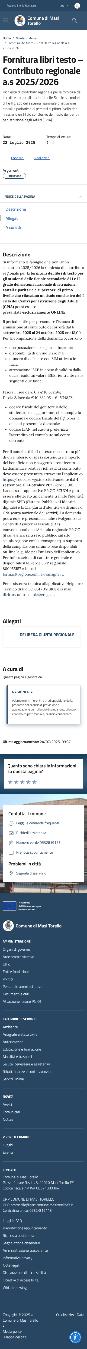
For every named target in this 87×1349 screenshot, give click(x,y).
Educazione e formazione (22, 1049)
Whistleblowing (15, 1287)
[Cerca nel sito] (74, 20)
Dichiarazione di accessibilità (24, 1272)
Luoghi (8, 1145)
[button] (75, 1337)
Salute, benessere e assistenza (26, 1064)
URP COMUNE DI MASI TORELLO (29, 1199)
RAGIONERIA (22, 692)
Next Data (76, 1314)
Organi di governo (16, 949)
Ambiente (10, 1027)
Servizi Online (13, 1079)
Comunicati (11, 1112)
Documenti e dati (16, 994)
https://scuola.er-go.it (22, 479)
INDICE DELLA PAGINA (19, 196)
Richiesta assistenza (18, 1235)
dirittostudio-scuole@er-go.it (28, 594)
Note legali (11, 1265)
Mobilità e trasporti (17, 1056)
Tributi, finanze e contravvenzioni (28, 1071)
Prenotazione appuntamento (25, 1228)
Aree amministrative (18, 956)
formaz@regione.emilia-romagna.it (33, 574)
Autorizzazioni (13, 1041)
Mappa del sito (15, 1337)
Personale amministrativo (22, 986)
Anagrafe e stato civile (20, 1034)
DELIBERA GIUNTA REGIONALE (47, 634)
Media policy (12, 1331)
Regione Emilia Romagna (21, 5)
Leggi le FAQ (12, 1220)
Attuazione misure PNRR (22, 1001)
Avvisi (7, 1104)
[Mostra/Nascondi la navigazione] (5, 20)
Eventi (8, 1152)
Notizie (8, 1119)
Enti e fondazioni (16, 971)
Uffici (6, 964)
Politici (8, 979)
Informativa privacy (17, 1258)
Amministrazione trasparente (25, 1250)
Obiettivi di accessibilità (21, 1280)
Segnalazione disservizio (21, 1243)
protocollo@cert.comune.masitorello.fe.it (42, 1205)
